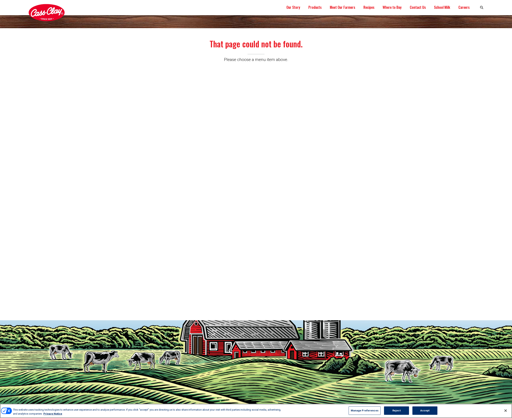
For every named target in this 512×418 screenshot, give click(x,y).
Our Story (293, 7)
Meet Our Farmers (342, 7)
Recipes (368, 7)
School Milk (442, 7)
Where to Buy (392, 7)
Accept (424, 410)
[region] (256, 411)
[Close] (505, 410)
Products (315, 7)
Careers (464, 7)
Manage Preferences (364, 410)
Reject (396, 410)
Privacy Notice (52, 413)
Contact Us (418, 7)
